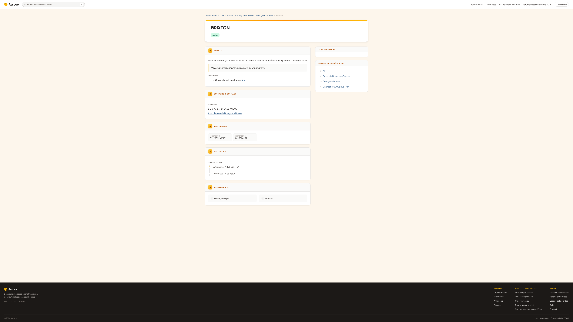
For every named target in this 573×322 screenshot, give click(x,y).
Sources (269, 198)
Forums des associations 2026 (528, 309)
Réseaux (497, 305)
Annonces (491, 4)
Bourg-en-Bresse (264, 15)
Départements (476, 4)
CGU (567, 318)
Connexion (562, 4)
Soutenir (553, 309)
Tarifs (552, 305)
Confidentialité (557, 318)
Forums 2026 (537, 4)
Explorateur (499, 296)
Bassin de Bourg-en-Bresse (240, 15)
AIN (222, 15)
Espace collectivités (559, 301)
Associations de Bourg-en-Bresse (225, 113)
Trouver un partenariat (524, 305)
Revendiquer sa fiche (524, 292)
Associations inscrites (509, 4)
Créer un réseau (522, 301)
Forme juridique (221, 198)
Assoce (14, 4)
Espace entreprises (558, 296)
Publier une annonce (524, 296)
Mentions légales (542, 318)
